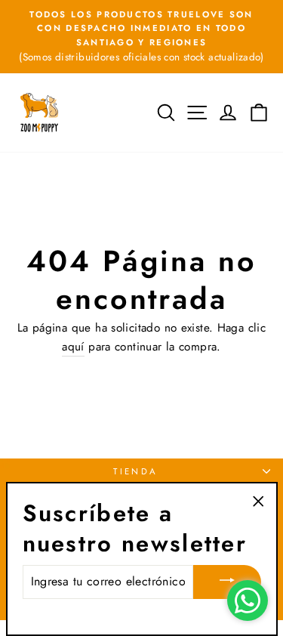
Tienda (135, 471)
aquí (73, 346)
